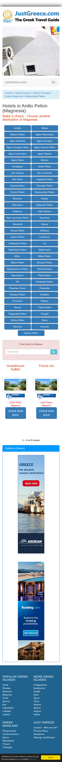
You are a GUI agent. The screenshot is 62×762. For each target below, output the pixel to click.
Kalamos (17, 211)
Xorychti (44, 326)
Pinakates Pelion (44, 281)
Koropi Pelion (17, 230)
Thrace (6, 744)
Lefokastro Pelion (17, 243)
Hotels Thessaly (41, 93)
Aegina (37, 711)
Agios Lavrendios (17, 153)
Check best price (15, 413)
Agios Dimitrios (17, 141)
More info (32, 759)
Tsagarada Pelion (17, 313)
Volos (44, 320)
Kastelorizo (39, 688)
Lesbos (6, 714)
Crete (5, 685)
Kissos (44, 224)
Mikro (17, 256)
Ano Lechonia (44, 173)
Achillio (17, 128)
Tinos (36, 701)
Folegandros (40, 685)
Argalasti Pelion (45, 179)
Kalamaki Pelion (44, 205)
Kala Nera (17, 205)
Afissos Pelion (17, 134)
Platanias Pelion (17, 288)
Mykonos (7, 694)
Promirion (17, 301)
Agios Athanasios (45, 134)
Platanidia (45, 288)
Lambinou (44, 237)
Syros (37, 698)
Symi (36, 694)
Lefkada (6, 711)
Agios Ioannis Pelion (44, 147)
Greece (9, 93)
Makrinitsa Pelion (17, 249)
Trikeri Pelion (44, 307)
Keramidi (17, 224)
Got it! (50, 757)
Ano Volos (17, 179)
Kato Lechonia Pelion (17, 217)
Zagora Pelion (31, 333)
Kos (4, 704)
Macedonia (8, 740)
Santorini (7, 691)
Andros (37, 704)
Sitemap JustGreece (44, 737)
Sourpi (17, 307)
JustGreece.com (16, 82)
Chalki (37, 691)
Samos (6, 701)
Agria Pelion (17, 160)
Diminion (17, 198)
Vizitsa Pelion (17, 320)
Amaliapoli (17, 166)
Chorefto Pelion (45, 185)
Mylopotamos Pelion (17, 269)
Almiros (44, 160)
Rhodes (6, 688)
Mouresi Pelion (44, 262)
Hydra (37, 714)
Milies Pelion (44, 256)
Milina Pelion (17, 262)
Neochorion (17, 275)
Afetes (44, 128)
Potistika (44, 294)
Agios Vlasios (45, 153)
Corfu (5, 698)
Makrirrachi (44, 249)
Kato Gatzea (44, 211)
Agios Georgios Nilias (17, 147)
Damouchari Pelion (45, 192)
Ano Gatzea (17, 173)
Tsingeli (44, 313)
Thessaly (7, 747)
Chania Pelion (17, 185)
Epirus (5, 737)
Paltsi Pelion (44, 275)
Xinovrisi (17, 326)
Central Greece (10, 734)
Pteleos (44, 301)
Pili (17, 281)
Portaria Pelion (17, 294)
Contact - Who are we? (46, 727)
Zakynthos (7, 708)
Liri (44, 243)
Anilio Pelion (44, 166)
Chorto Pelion (17, 192)
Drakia (44, 198)
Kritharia (44, 230)
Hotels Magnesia (13, 96)
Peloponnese (9, 730)
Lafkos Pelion (17, 237)
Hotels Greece (22, 93)
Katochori (45, 217)
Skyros (37, 708)
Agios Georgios (45, 141)
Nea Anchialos (44, 269)
